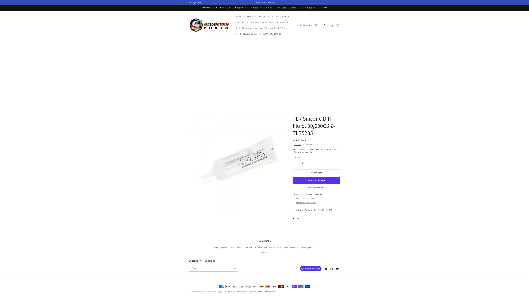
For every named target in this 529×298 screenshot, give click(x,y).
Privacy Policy (261, 247)
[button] (249, 16)
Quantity (296, 157)
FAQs (216, 247)
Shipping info (307, 247)
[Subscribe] (235, 268)
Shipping (297, 144)
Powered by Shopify (215, 292)
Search (224, 247)
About (239, 247)
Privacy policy (242, 291)
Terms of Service (291, 247)
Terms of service (256, 291)
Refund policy (230, 291)
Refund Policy (275, 247)
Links (232, 247)
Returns (264, 252)
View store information (306, 202)
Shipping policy (270, 291)
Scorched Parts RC (201, 292)
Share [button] (298, 218)
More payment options (316, 187)
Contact (248, 247)
